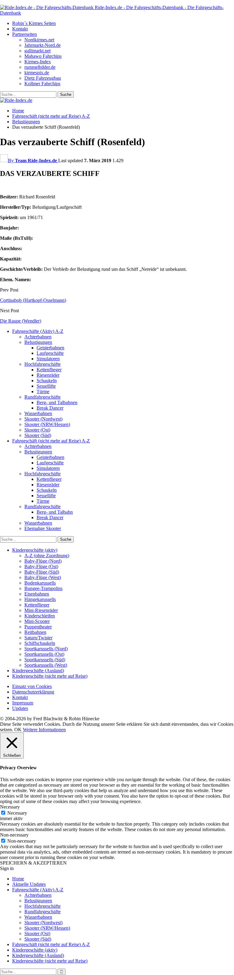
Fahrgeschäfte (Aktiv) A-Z (37, 331)
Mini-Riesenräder (41, 610)
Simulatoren (48, 358)
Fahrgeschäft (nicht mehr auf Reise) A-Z (51, 440)
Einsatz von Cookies (32, 686)
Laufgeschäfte (50, 353)
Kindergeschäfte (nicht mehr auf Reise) (49, 676)
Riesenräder (48, 375)
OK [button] (18, 729)
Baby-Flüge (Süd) (41, 572)
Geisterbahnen (50, 347)
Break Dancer (50, 408)
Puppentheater (38, 626)
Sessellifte (46, 386)
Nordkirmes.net (39, 39)
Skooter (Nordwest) (43, 418)
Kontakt (20, 28)
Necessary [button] (10, 806)
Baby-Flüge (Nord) (43, 561)
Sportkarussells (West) (45, 665)
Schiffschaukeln (39, 643)
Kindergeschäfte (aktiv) (34, 550)
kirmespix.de (36, 72)
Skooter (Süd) (37, 435)
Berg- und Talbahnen (57, 402)
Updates (20, 708)
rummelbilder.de (39, 67)
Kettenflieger (49, 369)
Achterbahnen (37, 336)
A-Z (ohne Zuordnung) (46, 555)
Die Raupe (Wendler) (20, 320)
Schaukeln (47, 380)
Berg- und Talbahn (55, 512)
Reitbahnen (35, 632)
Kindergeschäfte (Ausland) (38, 670)
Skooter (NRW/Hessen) (47, 424)
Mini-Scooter (37, 621)
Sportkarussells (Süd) (44, 659)
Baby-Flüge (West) (42, 577)
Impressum (22, 702)
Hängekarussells (40, 599)
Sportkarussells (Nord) (46, 648)
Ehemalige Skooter (42, 528)
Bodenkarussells (40, 582)
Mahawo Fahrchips (43, 56)
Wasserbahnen (38, 413)
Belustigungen (38, 342)
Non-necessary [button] (14, 834)
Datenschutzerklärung (33, 691)
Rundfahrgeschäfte (42, 397)
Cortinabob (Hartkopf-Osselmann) (33, 300)
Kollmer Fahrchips (42, 83)
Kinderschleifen (39, 615)
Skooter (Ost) (37, 429)
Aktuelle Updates (29, 884)
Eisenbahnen (36, 593)
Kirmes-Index (37, 61)
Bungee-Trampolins (43, 588)
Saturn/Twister (38, 637)
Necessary (17, 813)
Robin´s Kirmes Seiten (34, 23)
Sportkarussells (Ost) (44, 654)
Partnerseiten (24, 34)
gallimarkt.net (37, 50)
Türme (43, 391)
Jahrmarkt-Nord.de (42, 45)
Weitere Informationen (44, 729)
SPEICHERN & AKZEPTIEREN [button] (33, 862)
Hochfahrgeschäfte (42, 364)
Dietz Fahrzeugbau (42, 78)
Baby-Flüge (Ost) (41, 566)
